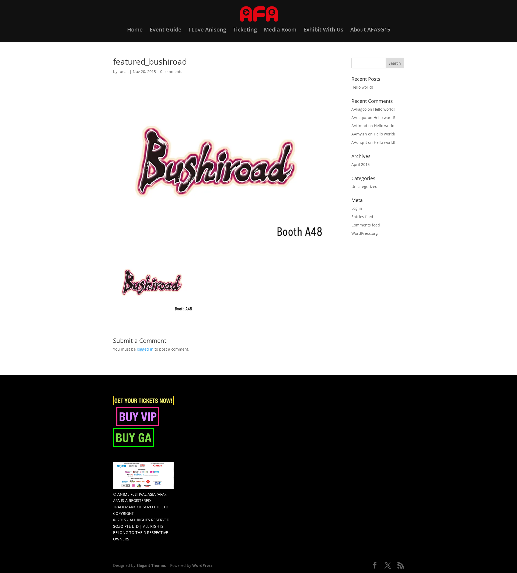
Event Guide (165, 30)
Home (135, 30)
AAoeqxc (359, 117)
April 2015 (360, 164)
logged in (145, 349)
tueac (123, 71)
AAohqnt (359, 142)
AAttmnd (359, 125)
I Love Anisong (207, 30)
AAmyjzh (359, 134)
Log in (356, 208)
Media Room (280, 30)
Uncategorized (364, 186)
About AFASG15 (370, 30)
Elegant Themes (151, 565)
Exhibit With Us (323, 30)
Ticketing (245, 30)
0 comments (171, 71)
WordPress (202, 565)
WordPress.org (364, 233)
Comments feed (365, 225)
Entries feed (362, 216)
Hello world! (362, 87)
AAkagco (358, 109)
